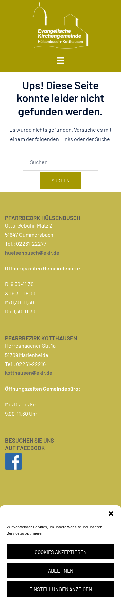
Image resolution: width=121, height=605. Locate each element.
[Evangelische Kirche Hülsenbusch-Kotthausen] (60, 24)
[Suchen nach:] (60, 162)
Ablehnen (60, 571)
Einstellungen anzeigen (60, 589)
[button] (111, 513)
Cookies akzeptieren (61, 552)
